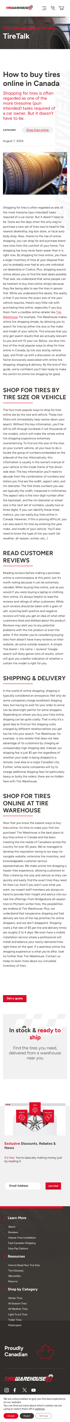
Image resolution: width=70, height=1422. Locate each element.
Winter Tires (15, 1298)
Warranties (14, 1276)
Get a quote (15, 998)
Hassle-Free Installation (22, 1237)
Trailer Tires (15, 1319)
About (11, 1226)
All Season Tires (17, 1303)
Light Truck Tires (17, 1314)
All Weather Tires (18, 1308)
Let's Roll (53, 1186)
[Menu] (44, 8)
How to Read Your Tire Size (24, 1265)
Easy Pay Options (18, 1248)
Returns (13, 1281)
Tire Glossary (16, 1270)
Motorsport (14, 1325)
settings (40, 1408)
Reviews (13, 1232)
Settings (43, 1416)
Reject (27, 1416)
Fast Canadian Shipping (21, 1243)
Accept (11, 1416)
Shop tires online (37, 130)
